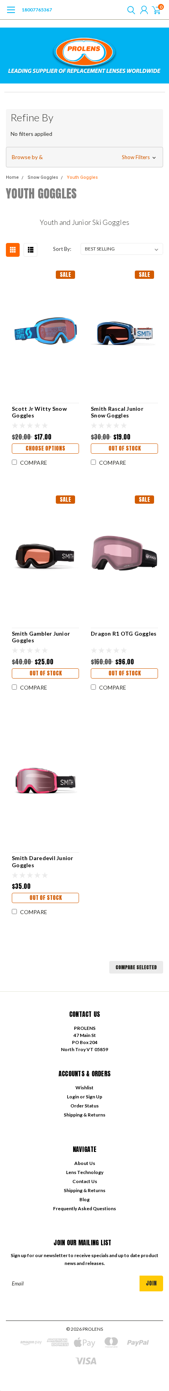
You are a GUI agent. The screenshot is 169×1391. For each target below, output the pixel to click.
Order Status (84, 1106)
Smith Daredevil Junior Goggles (42, 861)
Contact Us (84, 1181)
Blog (84, 1199)
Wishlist (84, 1088)
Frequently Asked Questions (84, 1208)
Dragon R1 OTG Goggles (123, 633)
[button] (84, 157)
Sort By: (62, 249)
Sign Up (94, 1097)
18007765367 (37, 10)
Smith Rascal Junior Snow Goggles (117, 412)
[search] (129, 10)
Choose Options (45, 448)
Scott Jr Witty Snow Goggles (39, 412)
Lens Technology (84, 1172)
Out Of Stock (124, 448)
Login (73, 1097)
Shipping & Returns (84, 1115)
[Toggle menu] (11, 14)
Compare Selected (136, 967)
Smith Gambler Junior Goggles (41, 637)
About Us (84, 1163)
